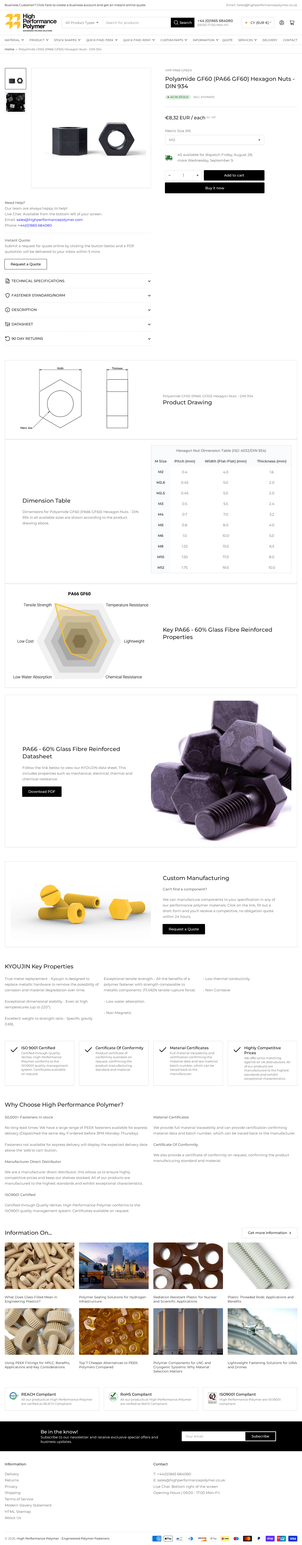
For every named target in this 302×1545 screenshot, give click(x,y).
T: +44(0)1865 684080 (172, 1474)
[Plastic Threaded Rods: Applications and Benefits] (262, 1266)
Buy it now (214, 188)
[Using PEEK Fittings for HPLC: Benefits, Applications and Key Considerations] (39, 1331)
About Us (13, 1517)
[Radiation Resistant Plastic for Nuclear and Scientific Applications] (188, 1266)
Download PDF (41, 791)
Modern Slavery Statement (28, 1505)
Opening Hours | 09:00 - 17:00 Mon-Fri (186, 1492)
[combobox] (148, 22)
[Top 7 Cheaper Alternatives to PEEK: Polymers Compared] (114, 1331)
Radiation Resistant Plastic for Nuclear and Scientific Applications (185, 1299)
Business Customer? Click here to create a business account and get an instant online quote (75, 5)
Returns (12, 1480)
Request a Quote (26, 264)
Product (36, 40)
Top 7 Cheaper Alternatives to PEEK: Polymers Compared (108, 1365)
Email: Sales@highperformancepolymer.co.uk (261, 5)
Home (9, 49)
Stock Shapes (65, 40)
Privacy (11, 1486)
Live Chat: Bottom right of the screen (185, 1486)
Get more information (267, 1232)
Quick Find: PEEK (99, 40)
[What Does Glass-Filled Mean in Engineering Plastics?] (39, 1266)
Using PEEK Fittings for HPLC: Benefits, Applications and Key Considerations (37, 1365)
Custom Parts (171, 40)
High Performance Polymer (38, 1538)
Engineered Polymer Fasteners (85, 1538)
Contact (290, 40)
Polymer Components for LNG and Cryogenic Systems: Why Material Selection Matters (182, 1367)
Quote (227, 40)
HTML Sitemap (18, 1511)
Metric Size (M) (178, 131)
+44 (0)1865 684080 (215, 20)
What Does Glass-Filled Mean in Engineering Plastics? (31, 1299)
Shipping (13, 1492)
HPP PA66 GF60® (178, 70)
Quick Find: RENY (137, 40)
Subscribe (260, 1436)
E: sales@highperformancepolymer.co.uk (189, 1480)
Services (245, 40)
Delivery (269, 40)
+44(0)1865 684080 (35, 225)
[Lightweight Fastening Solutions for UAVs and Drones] (262, 1331)
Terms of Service (19, 1499)
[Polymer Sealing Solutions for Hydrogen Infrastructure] (114, 1266)
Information (203, 40)
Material (12, 40)
